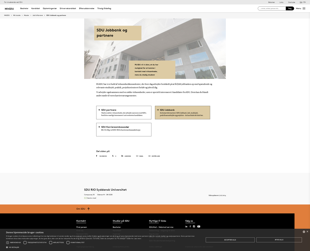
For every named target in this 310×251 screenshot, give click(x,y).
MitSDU (7, 15)
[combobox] (304, 232)
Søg (290, 8)
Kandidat (35, 8)
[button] (102, 247)
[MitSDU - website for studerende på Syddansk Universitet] (9, 8)
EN (305, 2)
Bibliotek (271, 2)
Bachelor (24, 8)
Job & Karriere (38, 15)
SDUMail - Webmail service (161, 227)
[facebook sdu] (190, 226)
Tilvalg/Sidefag (104, 8)
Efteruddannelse (86, 8)
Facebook (103, 156)
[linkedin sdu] (186, 226)
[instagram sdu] (194, 226)
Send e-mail (91, 198)
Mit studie (16, 15)
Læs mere (137, 238)
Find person (81, 227)
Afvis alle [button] (279, 240)
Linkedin (128, 156)
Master (26, 15)
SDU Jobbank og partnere (56, 15)
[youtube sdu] (198, 226)
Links (281, 2)
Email (141, 156)
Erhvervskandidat (68, 8)
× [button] (307, 232)
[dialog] (155, 240)
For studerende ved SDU (13, 2)
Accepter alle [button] (230, 240)
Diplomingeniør (50, 8)
